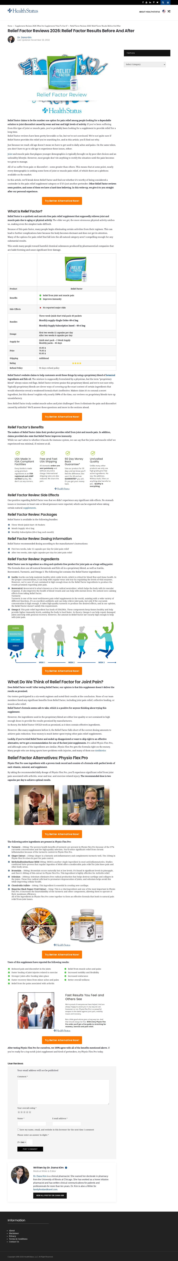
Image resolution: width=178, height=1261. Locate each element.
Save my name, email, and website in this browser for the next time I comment (57, 1130)
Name (20, 1118)
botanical (110, 375)
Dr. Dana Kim (24, 37)
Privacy (12, 1236)
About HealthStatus (149, 11)
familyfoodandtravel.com (45, 1189)
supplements (29, 508)
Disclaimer (14, 1233)
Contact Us (14, 1242)
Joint (10, 154)
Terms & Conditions (18, 1239)
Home (10, 26)
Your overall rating (27, 1108)
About (12, 1231)
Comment (22, 1076)
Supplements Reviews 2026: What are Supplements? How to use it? (41, 26)
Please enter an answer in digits (33, 1135)
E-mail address (60, 1118)
